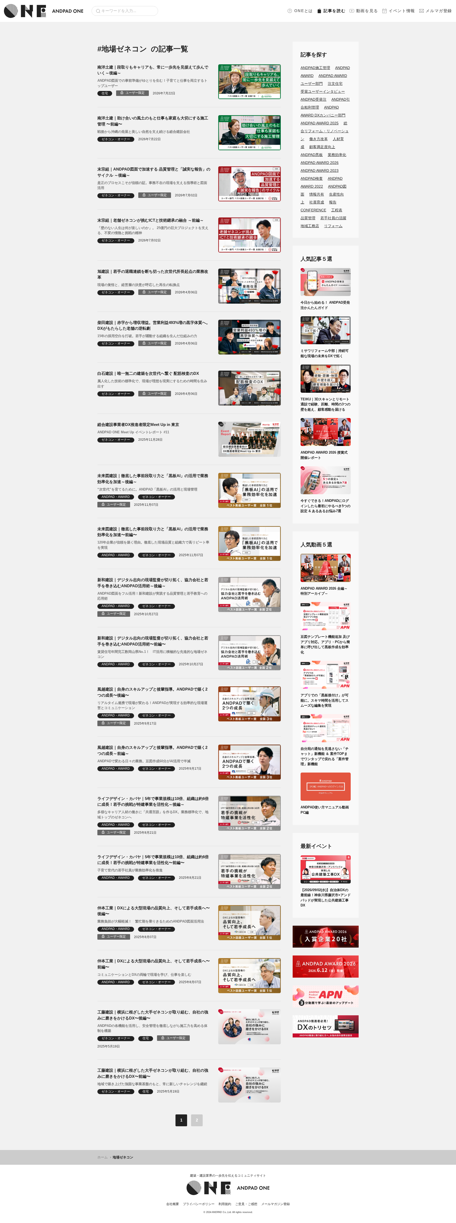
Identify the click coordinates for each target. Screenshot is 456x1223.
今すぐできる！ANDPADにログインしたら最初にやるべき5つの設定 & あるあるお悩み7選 (325, 506)
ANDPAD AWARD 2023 (320, 170)
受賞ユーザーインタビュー (323, 91)
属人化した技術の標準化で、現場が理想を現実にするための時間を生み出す (152, 383)
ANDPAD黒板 (312, 155)
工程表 (336, 210)
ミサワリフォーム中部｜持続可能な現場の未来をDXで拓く (325, 353)
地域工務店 (310, 226)
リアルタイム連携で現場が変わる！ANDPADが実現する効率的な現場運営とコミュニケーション (152, 705)
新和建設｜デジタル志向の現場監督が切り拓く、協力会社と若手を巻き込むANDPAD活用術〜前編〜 (152, 641)
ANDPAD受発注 (313, 99)
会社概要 (172, 1204)
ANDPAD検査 (312, 178)
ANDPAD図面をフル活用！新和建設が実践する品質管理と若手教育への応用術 (152, 596)
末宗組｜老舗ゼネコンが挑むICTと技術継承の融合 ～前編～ (150, 220)
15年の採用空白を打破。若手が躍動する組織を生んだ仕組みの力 (147, 336)
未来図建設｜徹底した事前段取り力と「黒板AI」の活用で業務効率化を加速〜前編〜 (152, 532)
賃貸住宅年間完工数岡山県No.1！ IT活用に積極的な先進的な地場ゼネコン (152, 654)
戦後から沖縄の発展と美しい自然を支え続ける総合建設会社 (143, 132)
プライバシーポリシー (199, 1204)
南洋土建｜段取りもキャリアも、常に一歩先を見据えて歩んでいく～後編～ (152, 70)
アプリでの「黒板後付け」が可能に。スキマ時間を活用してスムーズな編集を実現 (325, 700)
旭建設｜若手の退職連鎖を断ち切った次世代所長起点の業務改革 (152, 274)
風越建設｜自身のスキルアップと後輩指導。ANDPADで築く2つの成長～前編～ (152, 750)
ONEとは (303, 10)
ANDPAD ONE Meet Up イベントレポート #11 (133, 432)
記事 (334, 10)
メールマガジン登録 (275, 1204)
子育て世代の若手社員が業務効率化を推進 (130, 870)
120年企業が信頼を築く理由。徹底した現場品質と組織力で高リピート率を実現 (153, 545)
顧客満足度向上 (322, 147)
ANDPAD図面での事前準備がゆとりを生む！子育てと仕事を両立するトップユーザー (152, 83)
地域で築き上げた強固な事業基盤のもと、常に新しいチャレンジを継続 (152, 1084)
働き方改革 (318, 139)
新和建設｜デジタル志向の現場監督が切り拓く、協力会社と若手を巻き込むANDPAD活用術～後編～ (152, 582)
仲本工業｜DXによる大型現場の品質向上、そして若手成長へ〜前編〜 (153, 964)
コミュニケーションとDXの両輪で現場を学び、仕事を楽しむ (144, 975)
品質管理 (308, 218)
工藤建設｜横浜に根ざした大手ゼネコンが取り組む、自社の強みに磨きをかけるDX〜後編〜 (152, 1015)
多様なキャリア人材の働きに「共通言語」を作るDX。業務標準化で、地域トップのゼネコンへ (152, 814)
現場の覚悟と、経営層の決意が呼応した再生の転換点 (138, 285)
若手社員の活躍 (333, 218)
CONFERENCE (313, 210)
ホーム (102, 1157)
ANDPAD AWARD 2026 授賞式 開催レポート (326, 455)
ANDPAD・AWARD (116, 496)
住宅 (105, 93)
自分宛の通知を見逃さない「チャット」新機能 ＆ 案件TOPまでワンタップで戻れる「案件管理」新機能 (325, 756)
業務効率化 (337, 155)
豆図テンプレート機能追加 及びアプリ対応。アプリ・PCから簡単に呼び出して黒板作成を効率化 (325, 644)
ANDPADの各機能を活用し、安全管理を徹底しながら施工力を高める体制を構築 (152, 1028)
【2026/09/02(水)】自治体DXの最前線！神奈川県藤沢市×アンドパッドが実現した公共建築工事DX (326, 897)
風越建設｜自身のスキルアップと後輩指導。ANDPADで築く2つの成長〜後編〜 (152, 692)
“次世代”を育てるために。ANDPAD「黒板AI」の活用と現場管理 (147, 489)
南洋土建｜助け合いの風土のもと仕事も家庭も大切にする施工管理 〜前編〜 (152, 121)
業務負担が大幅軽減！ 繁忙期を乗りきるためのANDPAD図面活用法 (150, 921)
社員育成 (316, 202)
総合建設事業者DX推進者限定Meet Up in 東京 (138, 424)
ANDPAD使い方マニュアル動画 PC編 (326, 809)
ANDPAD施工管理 (315, 68)
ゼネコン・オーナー (116, 139)
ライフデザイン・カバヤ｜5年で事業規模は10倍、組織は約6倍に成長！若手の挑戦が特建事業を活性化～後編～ (153, 801)
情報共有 (316, 194)
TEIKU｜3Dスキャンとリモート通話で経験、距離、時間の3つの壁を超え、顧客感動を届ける (325, 404)
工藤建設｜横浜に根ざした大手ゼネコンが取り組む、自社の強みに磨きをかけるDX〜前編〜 (152, 1073)
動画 (367, 10)
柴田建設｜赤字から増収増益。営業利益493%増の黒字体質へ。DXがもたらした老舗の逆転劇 (153, 325)
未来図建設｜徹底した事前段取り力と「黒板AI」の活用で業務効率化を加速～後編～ (152, 478)
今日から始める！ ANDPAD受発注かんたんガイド (325, 305)
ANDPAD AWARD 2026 (320, 163)
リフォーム (333, 226)
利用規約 (224, 1204)
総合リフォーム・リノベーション (325, 131)
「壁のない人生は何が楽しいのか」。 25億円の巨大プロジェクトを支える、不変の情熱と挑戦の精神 (152, 230)
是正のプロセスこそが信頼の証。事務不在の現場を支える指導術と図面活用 (152, 185)
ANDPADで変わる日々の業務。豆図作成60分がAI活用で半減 (144, 761)
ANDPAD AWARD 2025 (320, 123)
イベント (402, 10)
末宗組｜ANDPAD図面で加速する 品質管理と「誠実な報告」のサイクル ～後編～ (153, 172)
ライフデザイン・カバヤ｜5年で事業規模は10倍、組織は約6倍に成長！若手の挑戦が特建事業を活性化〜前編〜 (153, 860)
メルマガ (439, 10)
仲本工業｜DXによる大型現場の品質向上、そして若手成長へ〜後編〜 (153, 911)
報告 (332, 202)
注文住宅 (335, 83)
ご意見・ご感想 (246, 1204)
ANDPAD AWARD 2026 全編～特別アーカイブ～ (324, 591)
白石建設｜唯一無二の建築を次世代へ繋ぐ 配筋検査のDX (148, 373)
